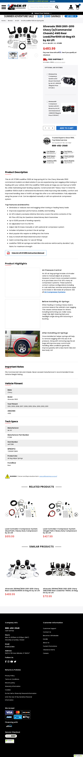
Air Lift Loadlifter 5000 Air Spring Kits (32, 21)
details (52, 1)
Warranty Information (12, 686)
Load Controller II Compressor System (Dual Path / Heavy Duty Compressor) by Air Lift (21, 531)
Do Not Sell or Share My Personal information (20, 693)
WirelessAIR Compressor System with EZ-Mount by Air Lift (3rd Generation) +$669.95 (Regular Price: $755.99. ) (55, 108)
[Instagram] (8, 661)
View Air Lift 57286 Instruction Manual (28, 253)
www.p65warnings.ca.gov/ (48, 476)
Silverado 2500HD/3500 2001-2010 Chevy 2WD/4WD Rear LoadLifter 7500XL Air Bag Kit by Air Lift (60, 591)
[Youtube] (11, 661)
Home (4, 21)
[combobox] (43, 7)
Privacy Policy (10, 676)
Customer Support (49, 628)
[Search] (57, 7)
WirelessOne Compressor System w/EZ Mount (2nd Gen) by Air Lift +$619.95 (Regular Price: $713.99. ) (55, 81)
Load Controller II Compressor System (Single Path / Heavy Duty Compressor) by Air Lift (60, 531)
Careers (46, 653)
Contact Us (47, 632)
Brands (10, 21)
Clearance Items (49, 650)
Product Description (16, 172)
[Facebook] (5, 661)
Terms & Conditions (12, 679)
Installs (45, 639)
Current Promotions (50, 646)
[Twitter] (15, 661)
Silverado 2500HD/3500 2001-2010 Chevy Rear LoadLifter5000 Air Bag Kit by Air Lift (22, 590)
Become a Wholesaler (51, 636)
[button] (14, 55)
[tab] (17, 172)
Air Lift (17, 21)
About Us (46, 643)
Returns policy (10, 683)
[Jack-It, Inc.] (16, 7)
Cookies (8, 690)
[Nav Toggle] (4, 7)
